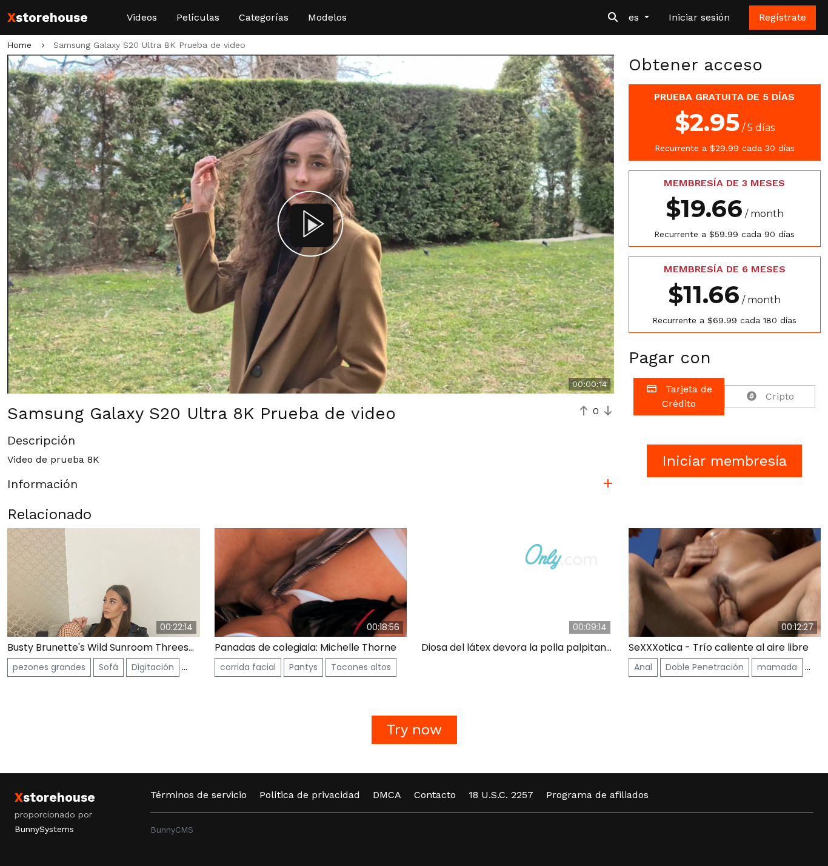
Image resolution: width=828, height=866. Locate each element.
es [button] (635, 17)
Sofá (108, 667)
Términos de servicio (198, 795)
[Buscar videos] (613, 17)
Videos (142, 17)
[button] (310, 486)
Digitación (153, 667)
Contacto (435, 795)
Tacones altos (361, 667)
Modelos (327, 17)
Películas (197, 17)
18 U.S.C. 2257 (501, 795)
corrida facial (248, 667)
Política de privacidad (309, 795)
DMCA (387, 795)
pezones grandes (49, 667)
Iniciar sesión (699, 17)
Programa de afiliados (597, 795)
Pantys (303, 667)
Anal (643, 667)
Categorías (264, 17)
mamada (777, 667)
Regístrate (782, 17)
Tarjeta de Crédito (687, 396)
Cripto (778, 396)
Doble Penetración (705, 667)
